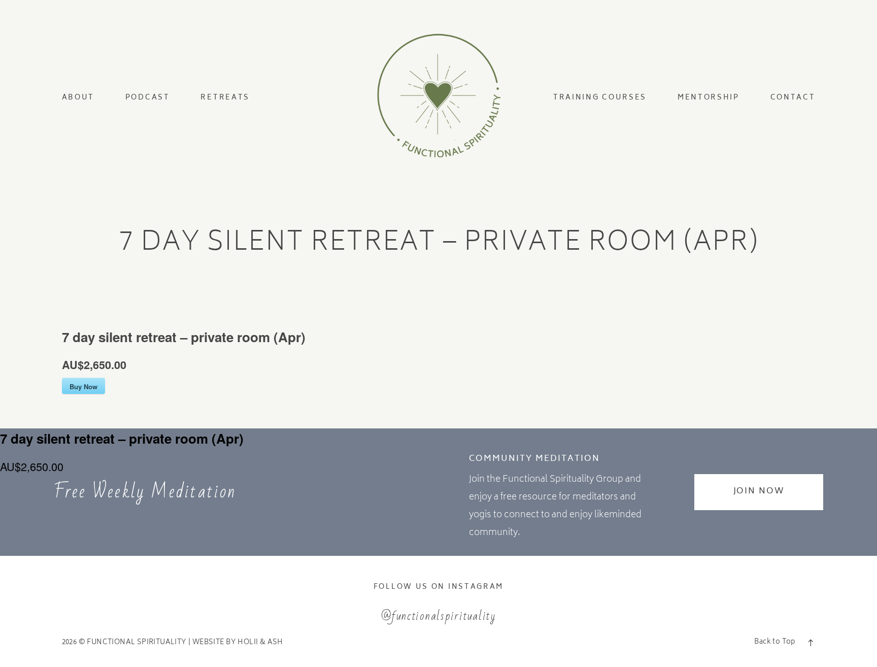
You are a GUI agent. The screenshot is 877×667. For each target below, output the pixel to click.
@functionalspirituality (438, 616)
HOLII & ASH (260, 643)
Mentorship (708, 97)
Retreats (225, 97)
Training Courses (600, 97)
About (78, 97)
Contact (793, 97)
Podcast (147, 97)
